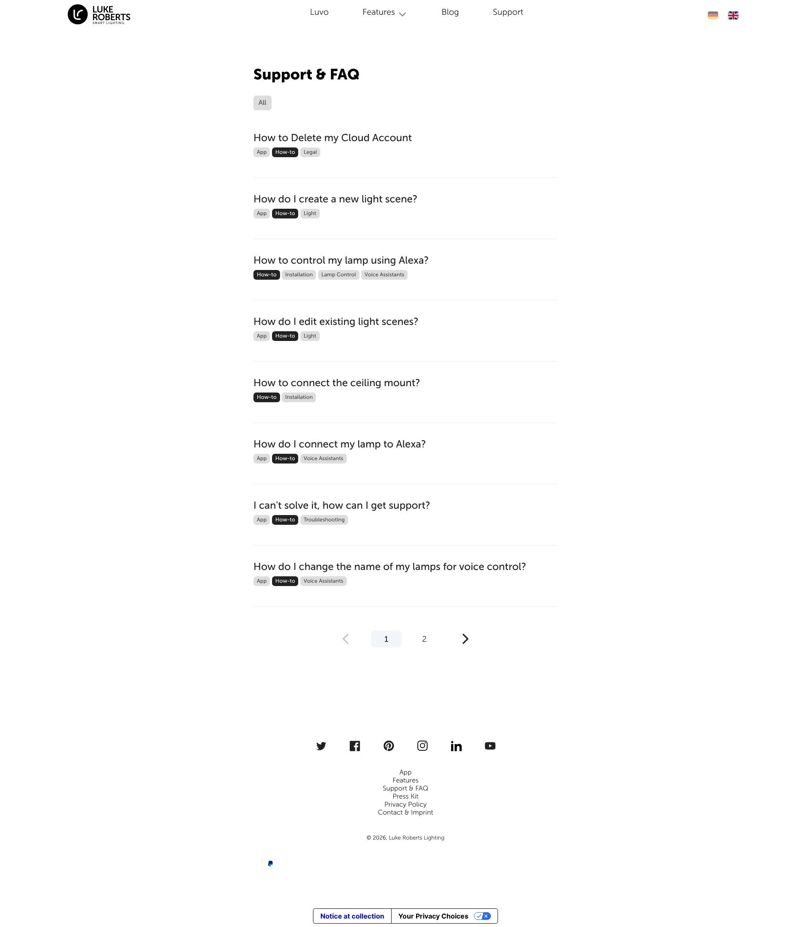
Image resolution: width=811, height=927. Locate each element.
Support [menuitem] (508, 12)
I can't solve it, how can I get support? (341, 505)
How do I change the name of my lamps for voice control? (389, 567)
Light (310, 213)
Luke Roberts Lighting (416, 837)
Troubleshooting (324, 520)
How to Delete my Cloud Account (332, 138)
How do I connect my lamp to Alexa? (339, 444)
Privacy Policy (405, 805)
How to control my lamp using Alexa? (341, 260)
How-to (285, 152)
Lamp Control (338, 275)
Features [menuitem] (378, 12)
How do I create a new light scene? (335, 199)
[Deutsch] (713, 15)
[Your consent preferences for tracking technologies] (793, 888)
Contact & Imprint (405, 813)
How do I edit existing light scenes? (336, 322)
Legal (310, 152)
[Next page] (465, 638)
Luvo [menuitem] (319, 12)
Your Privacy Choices (433, 916)
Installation (299, 275)
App (262, 152)
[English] (733, 15)
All (263, 103)
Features (405, 781)
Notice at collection (352, 916)
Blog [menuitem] (450, 12)
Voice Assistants (384, 275)
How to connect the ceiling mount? (336, 383)
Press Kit (405, 797)
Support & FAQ (405, 789)
